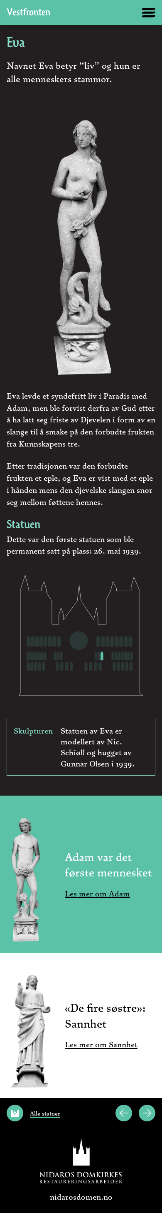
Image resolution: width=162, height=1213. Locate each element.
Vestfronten (28, 12)
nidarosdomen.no (81, 1196)
